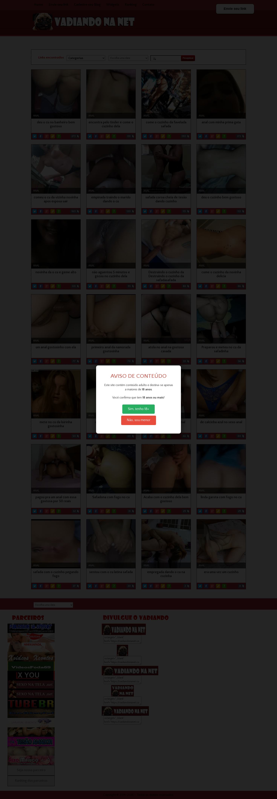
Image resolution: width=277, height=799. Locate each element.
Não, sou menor (138, 420)
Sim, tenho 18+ (138, 409)
